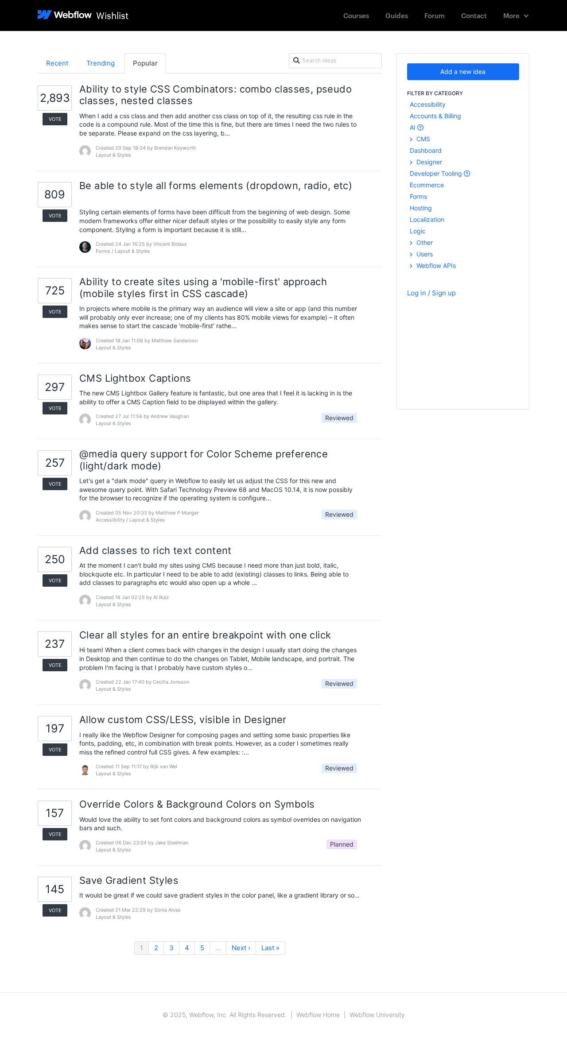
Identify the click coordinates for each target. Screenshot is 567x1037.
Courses (356, 15)
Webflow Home (318, 1014)
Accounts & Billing (435, 116)
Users (424, 254)
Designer (428, 162)
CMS (422, 139)
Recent (57, 63)
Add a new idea (462, 71)
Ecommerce (427, 185)
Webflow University (377, 1014)
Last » (270, 948)
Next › (241, 948)
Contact (474, 15)
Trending (100, 63)
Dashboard (426, 150)
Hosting (421, 208)
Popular (145, 63)
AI (413, 127)
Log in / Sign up (431, 293)
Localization (427, 219)
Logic (418, 231)
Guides (396, 15)
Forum (434, 15)
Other (424, 242)
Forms (418, 196)
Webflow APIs (435, 265)
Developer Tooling (437, 173)
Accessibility (428, 104)
